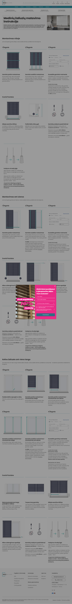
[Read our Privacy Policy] (54, 309)
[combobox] (45, 303)
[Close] (55, 286)
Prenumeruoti (46, 314)
